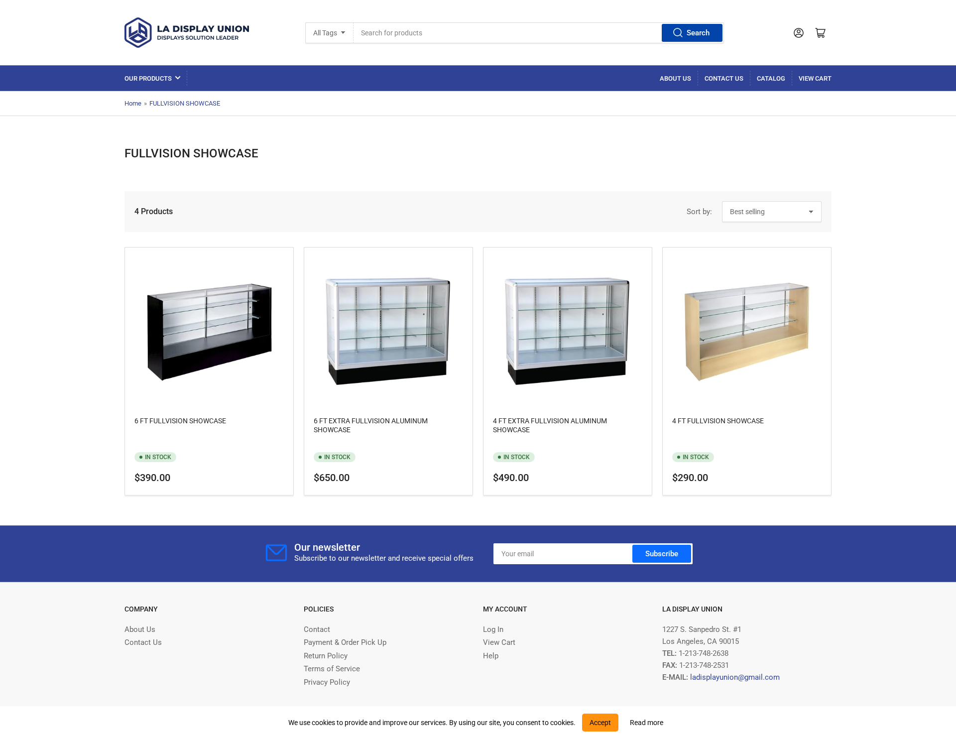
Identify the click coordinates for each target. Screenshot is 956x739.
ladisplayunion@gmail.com (735, 677)
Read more (646, 723)
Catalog (771, 78)
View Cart (815, 78)
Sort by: (699, 211)
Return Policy (326, 655)
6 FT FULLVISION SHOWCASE (180, 421)
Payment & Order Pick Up (345, 642)
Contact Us (724, 78)
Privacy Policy (327, 682)
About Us (675, 78)
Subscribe (661, 553)
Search (698, 32)
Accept (600, 723)
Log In (493, 629)
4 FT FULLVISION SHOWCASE (718, 421)
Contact (317, 629)
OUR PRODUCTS (148, 78)
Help (490, 655)
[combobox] (538, 32)
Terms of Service (332, 668)
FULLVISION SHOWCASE (184, 103)
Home (132, 103)
